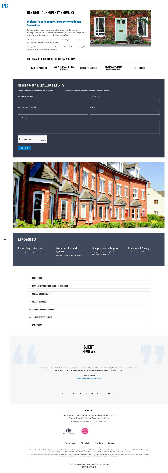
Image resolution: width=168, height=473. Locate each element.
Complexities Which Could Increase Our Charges (50, 286)
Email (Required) (96, 96)
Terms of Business (70, 443)
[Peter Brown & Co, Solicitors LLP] (4, 5)
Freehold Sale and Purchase (43, 310)
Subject (92, 107)
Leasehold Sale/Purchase (42, 317)
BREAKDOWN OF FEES (39, 302)
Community (111, 443)
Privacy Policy (85, 443)
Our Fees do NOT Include (41, 294)
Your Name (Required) (26, 96)
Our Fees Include (38, 278)
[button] (4, 238)
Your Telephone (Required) (27, 107)
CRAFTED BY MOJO (89, 467)
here (46, 454)
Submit (24, 148)
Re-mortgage (37, 325)
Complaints (99, 443)
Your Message (23, 118)
